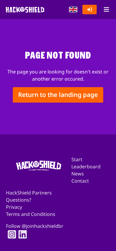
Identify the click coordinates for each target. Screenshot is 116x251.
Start (76, 159)
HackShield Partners (29, 192)
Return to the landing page (58, 95)
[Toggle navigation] (106, 9)
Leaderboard (86, 166)
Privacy (14, 207)
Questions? (18, 200)
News (77, 173)
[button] (73, 9)
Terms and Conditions (30, 214)
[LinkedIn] (21, 234)
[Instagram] (10, 234)
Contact (80, 181)
